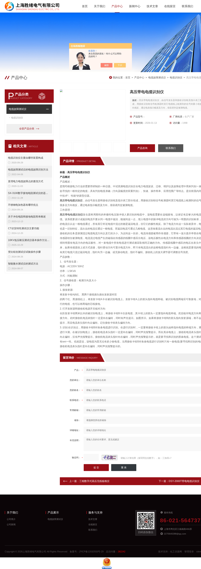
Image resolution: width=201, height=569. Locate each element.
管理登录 (189, 551)
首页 (85, 6)
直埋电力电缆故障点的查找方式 (25, 181)
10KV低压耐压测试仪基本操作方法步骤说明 (29, 240)
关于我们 (99, 6)
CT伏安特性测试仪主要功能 (23, 228)
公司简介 (11, 519)
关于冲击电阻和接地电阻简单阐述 (27, 216)
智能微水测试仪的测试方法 (23, 263)
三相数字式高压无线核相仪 (94, 481)
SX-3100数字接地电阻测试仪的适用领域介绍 (29, 193)
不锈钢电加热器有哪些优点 (23, 205)
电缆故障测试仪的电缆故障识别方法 (28, 169)
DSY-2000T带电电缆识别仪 (184, 481)
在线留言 (170, 6)
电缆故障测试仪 (157, 77)
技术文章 (152, 6)
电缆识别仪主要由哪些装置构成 (25, 157)
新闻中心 (134, 6)
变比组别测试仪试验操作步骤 (24, 252)
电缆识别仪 (176, 77)
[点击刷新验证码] (109, 457)
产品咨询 (142, 148)
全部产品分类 (26, 128)
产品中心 (117, 6)
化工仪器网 (176, 551)
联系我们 (187, 6)
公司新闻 (11, 524)
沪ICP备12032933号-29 (91, 551)
